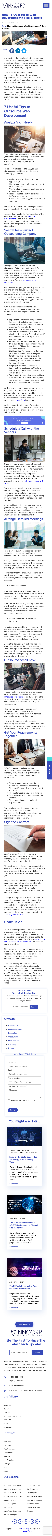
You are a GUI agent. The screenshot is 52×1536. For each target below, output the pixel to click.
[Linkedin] (17, 50)
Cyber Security (32, 1153)
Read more (13, 1183)
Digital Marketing (15, 1029)
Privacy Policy (27, 1531)
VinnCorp (21, 400)
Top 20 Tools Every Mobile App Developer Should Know (23, 1287)
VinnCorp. (25, 1528)
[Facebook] (11, 50)
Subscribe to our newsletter (23, 1100)
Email (10, 1070)
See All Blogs (24, 1324)
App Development (16, 1282)
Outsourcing (13, 1037)
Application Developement (20, 1150)
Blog (4, 26)
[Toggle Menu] (46, 5)
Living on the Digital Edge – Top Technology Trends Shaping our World (23, 1159)
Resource (12, 1048)
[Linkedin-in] (26, 1521)
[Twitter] (24, 50)
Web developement (17, 1219)
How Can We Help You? (17, 1086)
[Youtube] (37, 1521)
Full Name (12, 1062)
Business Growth (15, 1025)
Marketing (12, 1044)
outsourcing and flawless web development (24, 940)
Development (13, 1041)
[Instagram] (32, 1521)
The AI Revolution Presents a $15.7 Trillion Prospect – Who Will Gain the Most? (23, 1225)
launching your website (14, 914)
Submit (33, 1007)
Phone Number (14, 1078)
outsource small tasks (13, 697)
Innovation (12, 1033)
